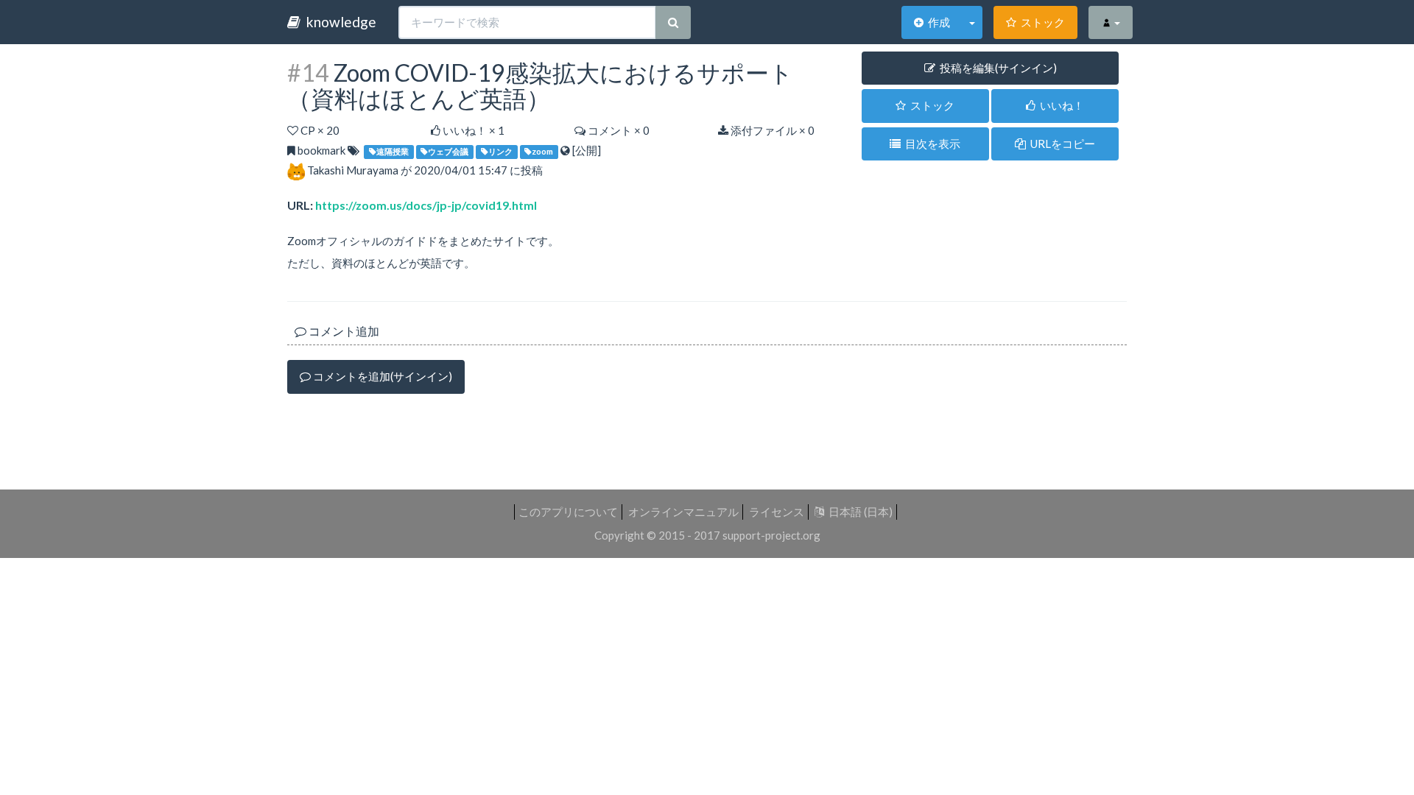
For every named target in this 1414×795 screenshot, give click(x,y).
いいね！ (1059, 105)
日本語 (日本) (858, 511)
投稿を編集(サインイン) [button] (996, 67)
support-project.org (771, 535)
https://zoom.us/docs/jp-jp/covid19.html (426, 205)
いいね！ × (472, 130)
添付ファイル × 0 (771, 130)
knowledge (338, 21)
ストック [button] (930, 105)
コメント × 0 (617, 130)
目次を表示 (930, 143)
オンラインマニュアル (683, 511)
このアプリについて (568, 511)
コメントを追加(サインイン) (381, 376)
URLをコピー (1060, 143)
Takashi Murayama (352, 170)
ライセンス (776, 511)
